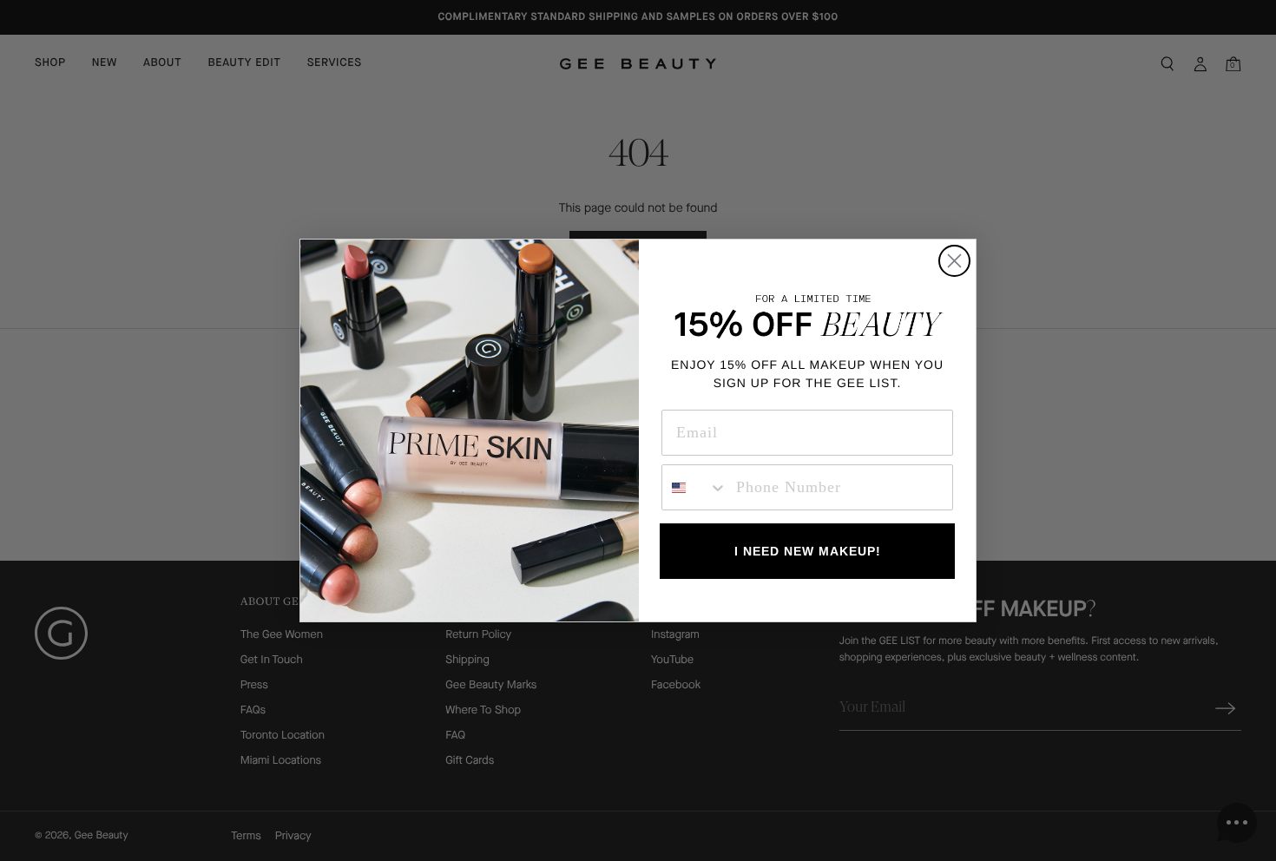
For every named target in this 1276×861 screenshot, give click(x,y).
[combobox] (694, 487)
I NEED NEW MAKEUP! (807, 551)
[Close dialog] (954, 261)
